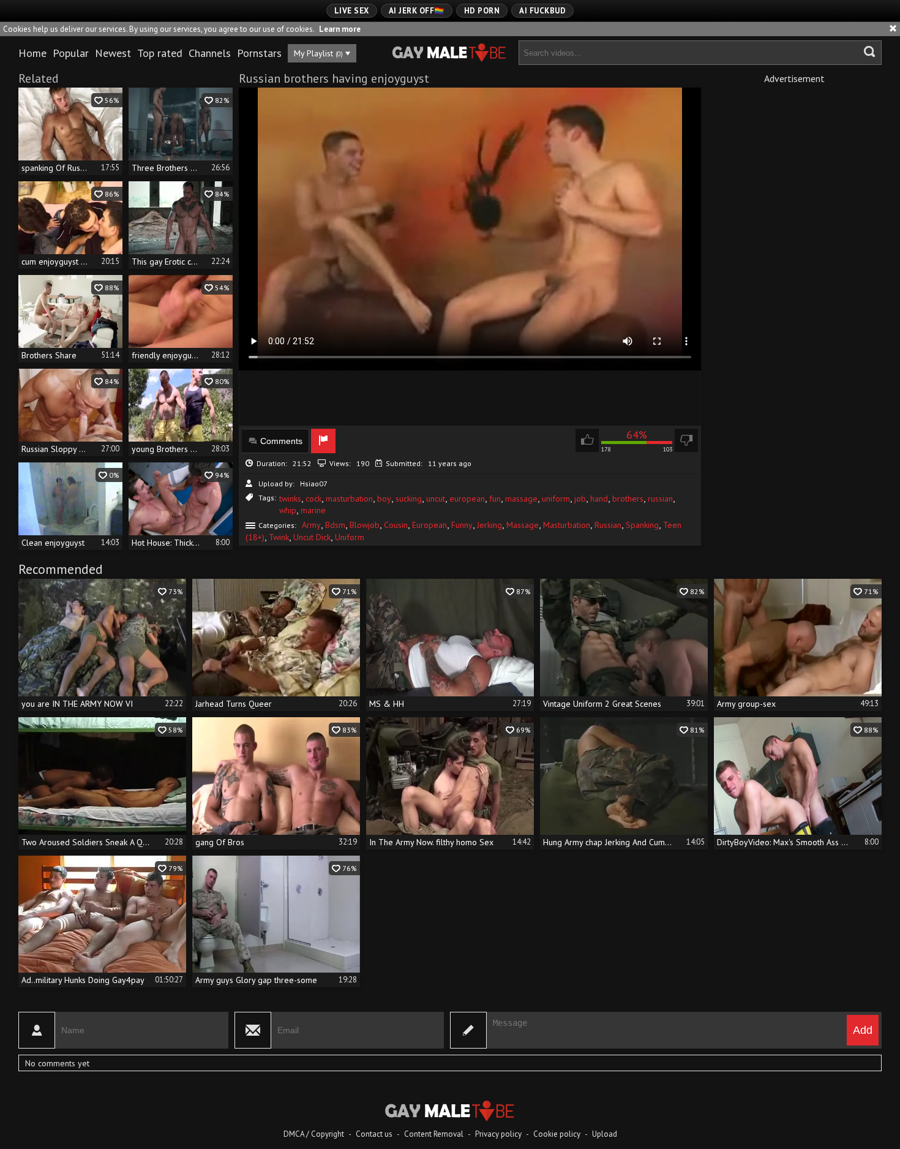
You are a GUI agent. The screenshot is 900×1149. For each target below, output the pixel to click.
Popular (71, 53)
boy (384, 498)
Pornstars (259, 53)
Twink (279, 537)
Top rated (159, 53)
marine (313, 510)
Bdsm (335, 524)
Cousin (396, 524)
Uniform (349, 537)
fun (495, 498)
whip (287, 510)
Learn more (340, 29)
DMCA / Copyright (313, 1134)
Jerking (489, 524)
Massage (522, 524)
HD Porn (482, 11)
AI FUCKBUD (542, 11)
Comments (281, 441)
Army (311, 524)
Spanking (642, 524)
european (467, 498)
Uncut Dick (312, 537)
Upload (604, 1134)
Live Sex (351, 11)
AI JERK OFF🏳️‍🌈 (416, 11)
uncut (435, 498)
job (580, 498)
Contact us (374, 1134)
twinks (290, 498)
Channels (210, 53)
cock (313, 498)
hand (599, 498)
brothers (627, 498)
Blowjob (365, 524)
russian (660, 498)
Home (32, 53)
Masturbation (566, 524)
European (429, 524)
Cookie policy (556, 1134)
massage (521, 498)
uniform (556, 498)
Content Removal (433, 1134)
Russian (607, 524)
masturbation (349, 498)
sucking (409, 498)
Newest (113, 53)
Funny (462, 524)
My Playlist (318, 53)
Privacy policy (498, 1134)
